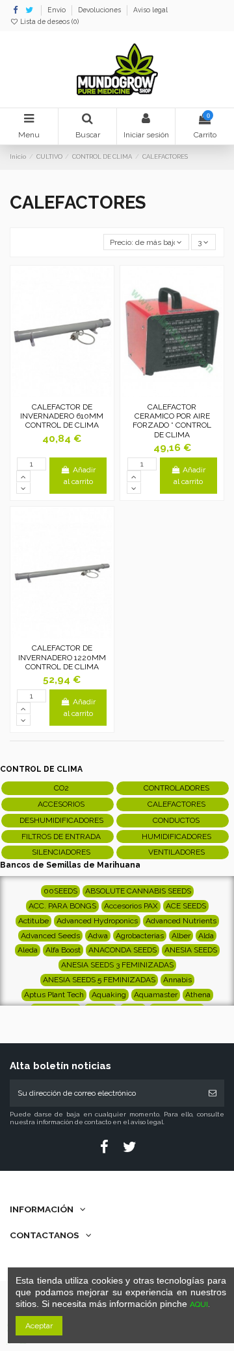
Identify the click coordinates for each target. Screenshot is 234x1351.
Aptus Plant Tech (54, 994)
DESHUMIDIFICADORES (61, 820)
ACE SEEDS (186, 905)
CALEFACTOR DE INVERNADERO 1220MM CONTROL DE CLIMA (62, 657)
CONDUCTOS (176, 820)
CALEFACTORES (176, 804)
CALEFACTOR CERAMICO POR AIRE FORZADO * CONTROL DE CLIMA (172, 420)
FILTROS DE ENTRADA (61, 836)
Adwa (98, 935)
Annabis (177, 979)
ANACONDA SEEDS (122, 949)
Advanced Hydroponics (97, 920)
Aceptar (39, 1325)
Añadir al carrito (80, 475)
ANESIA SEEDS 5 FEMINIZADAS (99, 979)
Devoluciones (100, 10)
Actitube (33, 920)
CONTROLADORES (176, 787)
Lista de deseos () (48, 21)
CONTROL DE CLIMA (41, 769)
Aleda (28, 949)
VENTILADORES (176, 852)
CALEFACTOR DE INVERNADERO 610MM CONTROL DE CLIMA (61, 416)
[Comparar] (62, 392)
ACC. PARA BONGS (62, 905)
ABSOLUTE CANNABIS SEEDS (138, 890)
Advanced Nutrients (181, 920)
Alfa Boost (63, 949)
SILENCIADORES (61, 852)
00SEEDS (60, 890)
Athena (198, 994)
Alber (181, 935)
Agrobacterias (140, 935)
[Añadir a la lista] (47, 392)
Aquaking (109, 994)
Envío (57, 10)
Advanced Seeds (50, 935)
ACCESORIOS (61, 804)
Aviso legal (150, 10)
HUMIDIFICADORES (176, 836)
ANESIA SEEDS (190, 949)
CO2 (61, 787)
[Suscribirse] (212, 1093)
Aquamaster (155, 994)
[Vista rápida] (77, 392)
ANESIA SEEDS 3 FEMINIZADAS (117, 964)
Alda (206, 935)
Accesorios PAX (131, 905)
